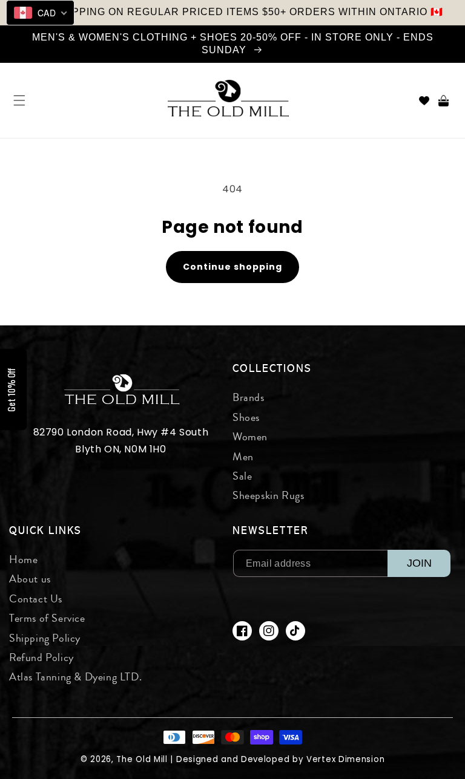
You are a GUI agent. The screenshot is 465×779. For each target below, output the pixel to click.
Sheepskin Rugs (268, 495)
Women (250, 437)
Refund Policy (41, 657)
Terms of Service (47, 618)
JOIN (419, 563)
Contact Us (35, 599)
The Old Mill (141, 759)
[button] (19, 100)
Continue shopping (232, 267)
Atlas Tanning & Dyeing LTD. (75, 677)
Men (243, 456)
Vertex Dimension (345, 759)
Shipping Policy (45, 638)
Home (23, 559)
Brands (248, 397)
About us (30, 579)
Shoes (246, 417)
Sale (242, 476)
